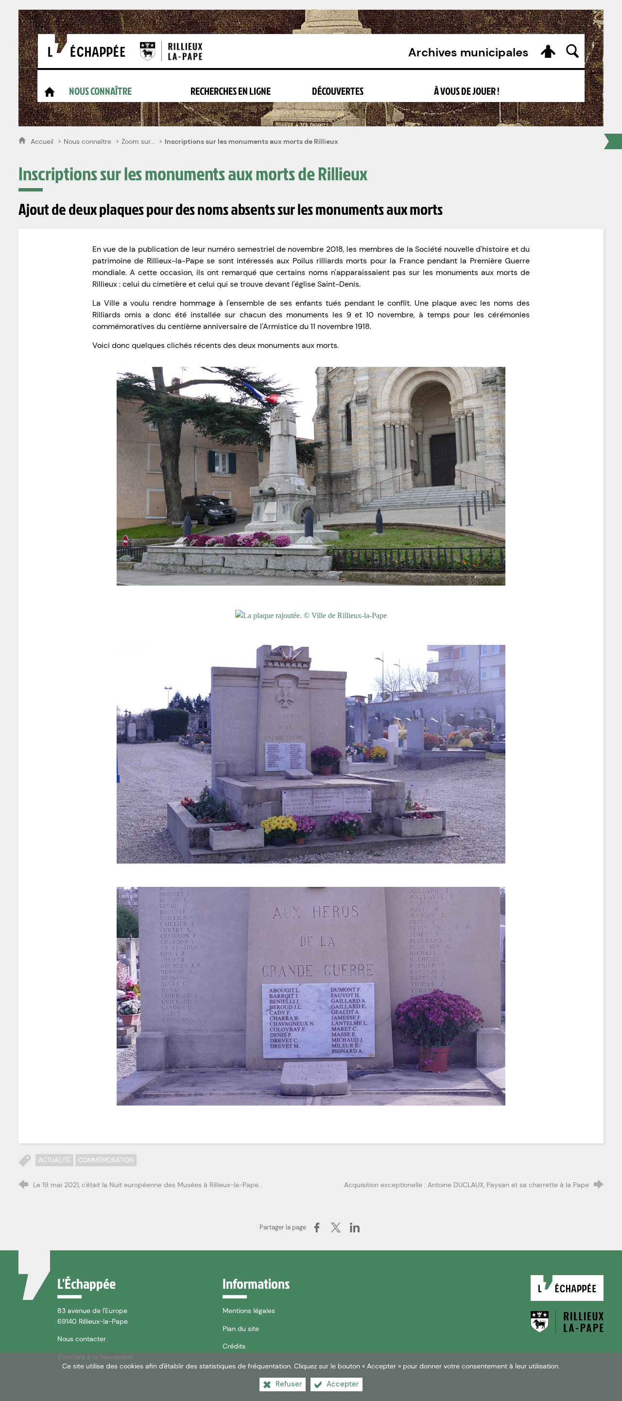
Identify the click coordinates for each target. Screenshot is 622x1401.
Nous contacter (81, 1338)
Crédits (234, 1346)
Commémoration (106, 1160)
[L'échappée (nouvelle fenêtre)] (86, 51)
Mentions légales (249, 1310)
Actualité (54, 1160)
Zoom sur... (138, 141)
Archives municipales (468, 52)
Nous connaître (87, 141)
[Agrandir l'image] (310, 68)
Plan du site (241, 1328)
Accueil (43, 141)
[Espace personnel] (548, 51)
